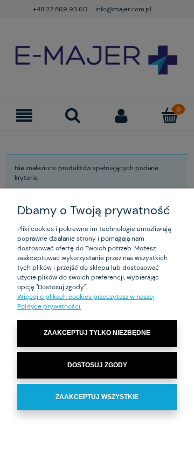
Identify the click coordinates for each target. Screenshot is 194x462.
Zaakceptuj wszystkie (97, 397)
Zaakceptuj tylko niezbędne (97, 333)
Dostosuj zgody (97, 365)
